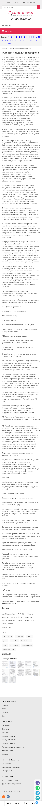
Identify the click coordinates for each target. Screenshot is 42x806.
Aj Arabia (21, 614)
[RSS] (3, 797)
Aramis (20, 620)
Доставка (5, 732)
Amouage (5, 617)
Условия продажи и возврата (13, 747)
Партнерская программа (11, 767)
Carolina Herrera (26, 641)
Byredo (5, 641)
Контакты (5, 729)
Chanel (5, 645)
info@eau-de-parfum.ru (13, 784)
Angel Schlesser (17, 617)
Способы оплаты (8, 736)
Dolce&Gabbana (27, 645)
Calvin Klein (14, 641)
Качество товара (8, 743)
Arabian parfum (7, 636)
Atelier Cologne (7, 624)
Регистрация (30, 2)
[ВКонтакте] (8, 797)
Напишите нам (7, 750)
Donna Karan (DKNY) (9, 649)
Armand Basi (29, 620)
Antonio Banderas (8, 620)
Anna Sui (28, 617)
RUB (9, 2)
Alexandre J (31, 614)
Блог (3, 716)
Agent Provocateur (8, 614)
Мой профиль (7, 771)
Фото (4, 709)
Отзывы (5, 712)
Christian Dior (14, 645)
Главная (5, 705)
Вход (18, 2)
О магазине (6, 725)
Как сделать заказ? (9, 740)
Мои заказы (6, 763)
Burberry (29, 636)
